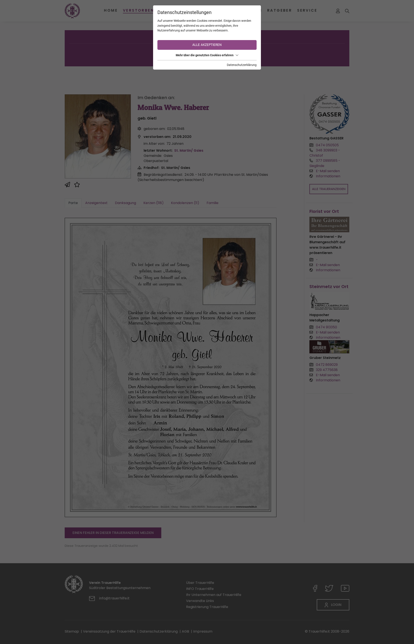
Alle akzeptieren (207, 45)
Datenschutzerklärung (242, 65)
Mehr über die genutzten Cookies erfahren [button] (205, 55)
